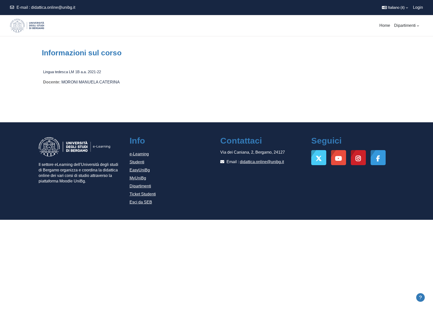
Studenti (137, 162)
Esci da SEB (141, 202)
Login (418, 7)
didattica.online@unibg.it (53, 7)
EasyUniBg (140, 170)
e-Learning (139, 154)
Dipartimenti (140, 186)
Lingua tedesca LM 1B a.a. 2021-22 (72, 72)
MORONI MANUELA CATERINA (90, 82)
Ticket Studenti (143, 194)
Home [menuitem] (384, 25)
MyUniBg (138, 178)
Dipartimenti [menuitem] (405, 25)
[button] (395, 7)
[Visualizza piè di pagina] (420, 297)
